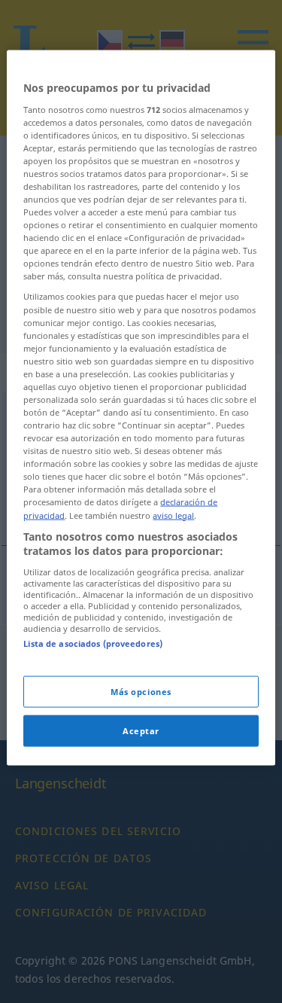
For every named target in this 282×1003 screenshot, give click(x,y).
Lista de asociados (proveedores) (92, 642)
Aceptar (141, 730)
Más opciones (141, 691)
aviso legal (173, 514)
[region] (140, 408)
